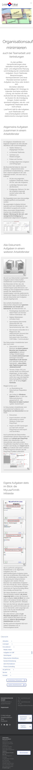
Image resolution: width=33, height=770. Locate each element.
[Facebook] (1, 724)
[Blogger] (7, 724)
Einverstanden (24, 752)
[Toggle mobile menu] (31, 3)
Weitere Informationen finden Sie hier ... (8, 752)
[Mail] (9, 724)
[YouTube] (4, 724)
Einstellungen (6, 767)
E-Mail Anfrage (6, 715)
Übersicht (4, 637)
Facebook (4, 721)
